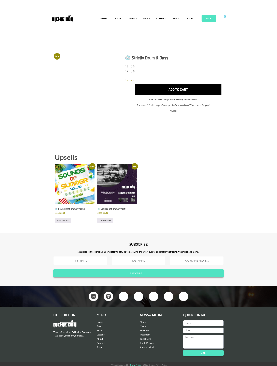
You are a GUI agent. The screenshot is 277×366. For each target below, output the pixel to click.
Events (103, 18)
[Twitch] (168, 296)
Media (190, 18)
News (176, 18)
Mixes (118, 18)
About (146, 18)
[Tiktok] (183, 296)
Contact (161, 18)
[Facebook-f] (123, 296)
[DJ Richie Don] (62, 18)
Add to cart (178, 89)
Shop (209, 18)
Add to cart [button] (63, 220)
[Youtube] (138, 296)
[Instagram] (153, 296)
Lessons (132, 18)
